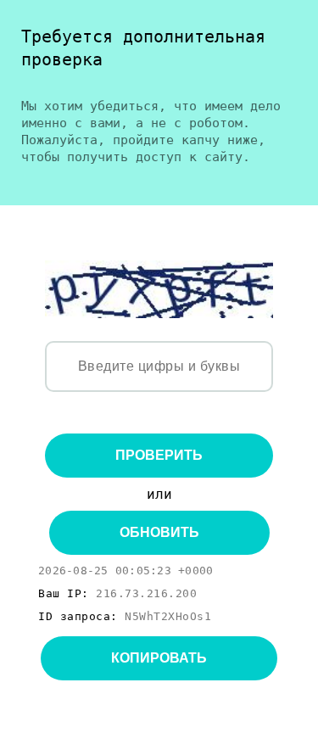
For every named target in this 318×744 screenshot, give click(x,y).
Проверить (159, 455)
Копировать (159, 658)
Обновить (159, 532)
